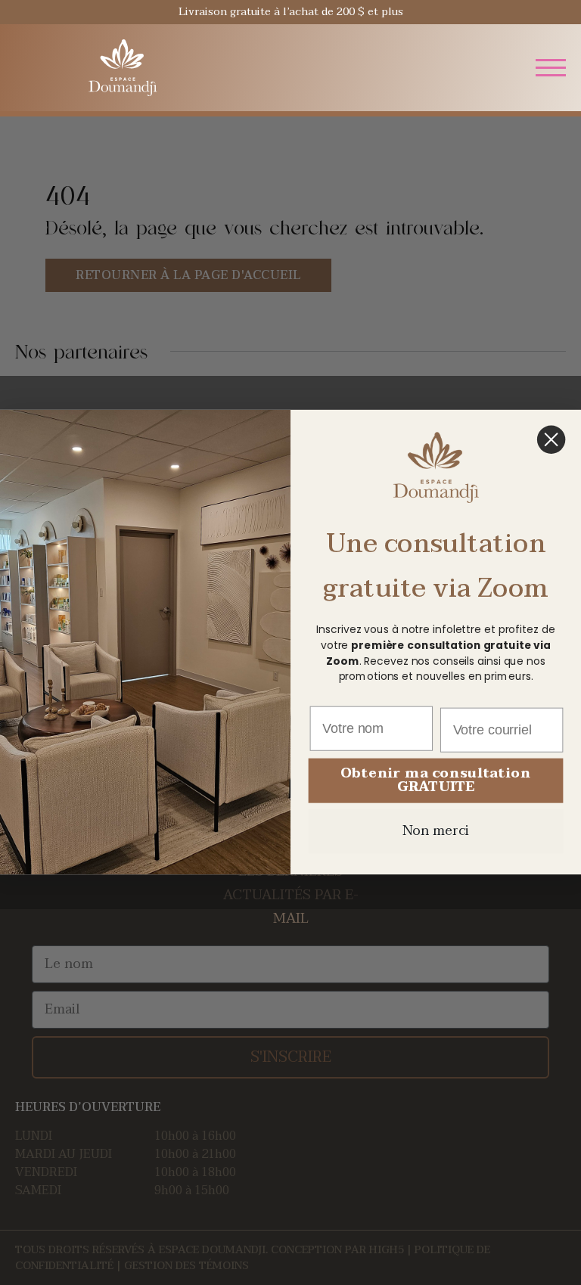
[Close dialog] (551, 440)
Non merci (436, 831)
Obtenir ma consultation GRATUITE (435, 780)
